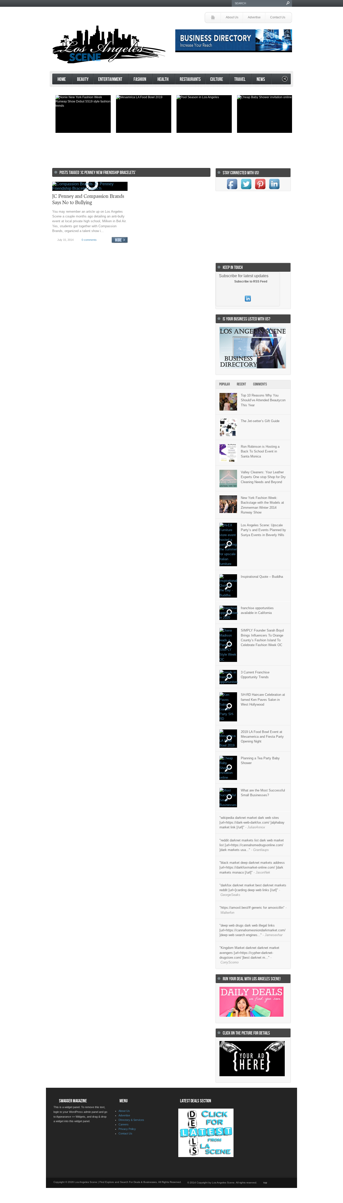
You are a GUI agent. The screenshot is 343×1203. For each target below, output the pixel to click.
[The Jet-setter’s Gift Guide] (228, 427)
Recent (241, 384)
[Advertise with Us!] (252, 1075)
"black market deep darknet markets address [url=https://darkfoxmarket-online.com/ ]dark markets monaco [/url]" (252, 867)
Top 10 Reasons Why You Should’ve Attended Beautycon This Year (263, 400)
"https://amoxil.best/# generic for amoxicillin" (253, 910)
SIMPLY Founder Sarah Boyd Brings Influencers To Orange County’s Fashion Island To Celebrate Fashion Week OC (262, 637)
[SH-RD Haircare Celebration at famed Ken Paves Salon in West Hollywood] (228, 706)
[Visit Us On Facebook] (232, 190)
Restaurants (190, 79)
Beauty (83, 79)
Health (160, 80)
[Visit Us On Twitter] (246, 190)
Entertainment (107, 80)
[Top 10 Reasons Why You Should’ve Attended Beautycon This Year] (228, 402)
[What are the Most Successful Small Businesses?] (228, 797)
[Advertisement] (170, 148)
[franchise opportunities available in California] (228, 613)
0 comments (89, 239)
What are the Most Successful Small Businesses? (263, 792)
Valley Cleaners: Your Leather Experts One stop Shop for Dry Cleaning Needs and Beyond (263, 477)
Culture (214, 80)
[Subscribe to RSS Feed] (231, 282)
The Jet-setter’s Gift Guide (260, 421)
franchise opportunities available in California (257, 610)
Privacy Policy (127, 1128)
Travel (237, 80)
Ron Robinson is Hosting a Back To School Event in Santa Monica (260, 451)
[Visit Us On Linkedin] (274, 190)
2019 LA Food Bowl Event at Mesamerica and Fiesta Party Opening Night (262, 736)
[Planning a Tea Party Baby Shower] (228, 768)
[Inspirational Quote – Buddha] (228, 586)
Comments (260, 384)
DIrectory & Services (131, 1119)
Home (59, 80)
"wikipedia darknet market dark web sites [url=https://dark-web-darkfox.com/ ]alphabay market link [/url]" (251, 822)
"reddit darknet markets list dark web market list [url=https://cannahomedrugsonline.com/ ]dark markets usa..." (251, 845)
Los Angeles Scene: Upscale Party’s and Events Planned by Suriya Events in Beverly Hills (263, 530)
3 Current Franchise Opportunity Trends (255, 674)
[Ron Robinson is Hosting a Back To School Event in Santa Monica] (228, 453)
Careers (124, 1124)
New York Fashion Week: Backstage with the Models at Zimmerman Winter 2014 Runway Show (262, 505)
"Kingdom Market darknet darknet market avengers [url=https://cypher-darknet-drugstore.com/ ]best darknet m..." (249, 955)
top (265, 1182)
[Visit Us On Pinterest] (260, 190)
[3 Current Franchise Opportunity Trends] (228, 677)
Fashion (137, 80)
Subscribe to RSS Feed (250, 281)
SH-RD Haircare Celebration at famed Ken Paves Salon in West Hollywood (263, 699)
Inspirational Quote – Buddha (262, 577)
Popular (224, 384)
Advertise (254, 17)
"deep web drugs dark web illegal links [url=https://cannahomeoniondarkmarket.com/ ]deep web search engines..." (252, 930)
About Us (232, 17)
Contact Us (277, 17)
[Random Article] (285, 80)
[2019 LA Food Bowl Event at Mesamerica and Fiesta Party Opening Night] (228, 738)
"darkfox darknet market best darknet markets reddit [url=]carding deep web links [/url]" (252, 890)
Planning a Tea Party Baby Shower (260, 760)
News (258, 80)
